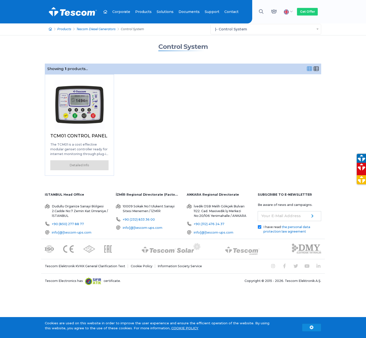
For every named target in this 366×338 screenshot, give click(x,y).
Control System (183, 47)
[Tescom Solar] (171, 249)
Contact (231, 11)
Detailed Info (79, 165)
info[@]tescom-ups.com (71, 232)
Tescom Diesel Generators (96, 29)
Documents (189, 11)
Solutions (165, 11)
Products (143, 11)
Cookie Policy (141, 266)
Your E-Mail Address (281, 215)
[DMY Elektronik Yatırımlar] (306, 249)
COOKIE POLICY (184, 328)
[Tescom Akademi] (242, 249)
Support (212, 11)
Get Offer (307, 11)
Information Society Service (180, 266)
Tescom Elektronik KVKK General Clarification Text (85, 266)
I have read (286, 229)
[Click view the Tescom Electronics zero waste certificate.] (93, 281)
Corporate (121, 11)
